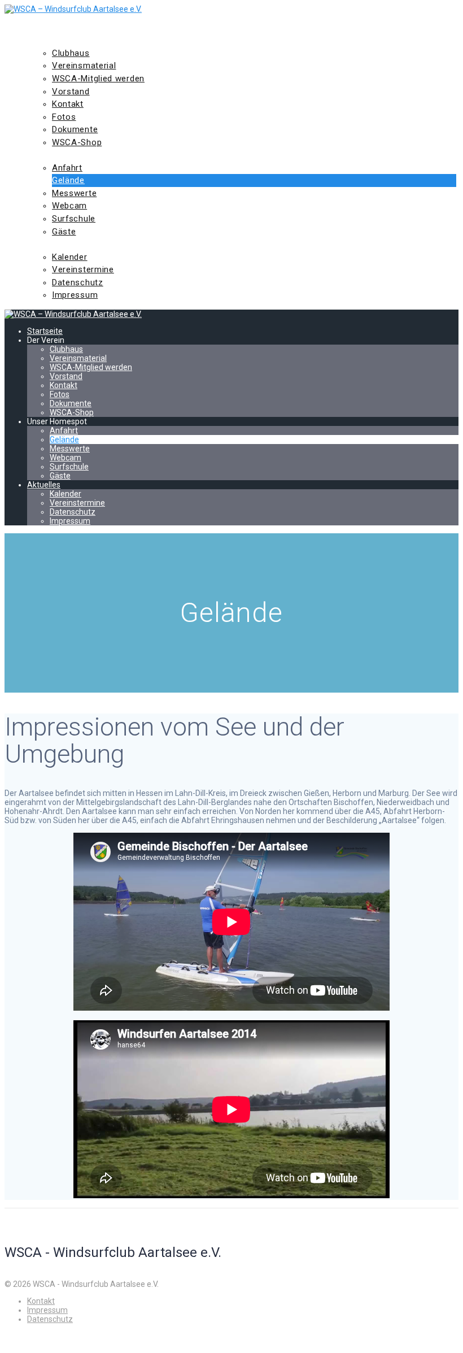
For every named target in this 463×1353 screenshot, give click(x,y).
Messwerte (74, 193)
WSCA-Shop (77, 142)
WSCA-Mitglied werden (98, 78)
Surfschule (73, 219)
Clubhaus (71, 53)
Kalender (70, 257)
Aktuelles (53, 244)
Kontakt (68, 104)
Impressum (75, 295)
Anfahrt (67, 168)
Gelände (68, 180)
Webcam (69, 206)
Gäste (64, 232)
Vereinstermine (83, 269)
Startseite (55, 27)
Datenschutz (77, 282)
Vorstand (71, 91)
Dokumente (75, 129)
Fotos (64, 117)
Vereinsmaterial (84, 65)
